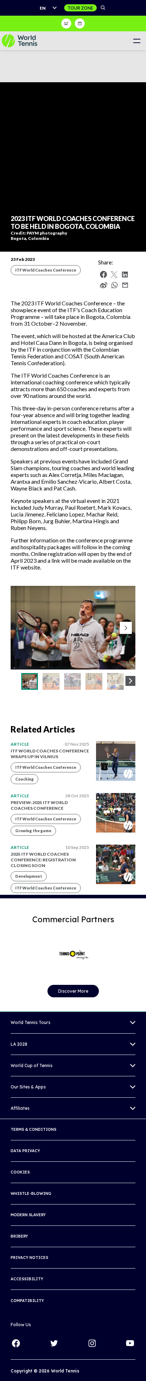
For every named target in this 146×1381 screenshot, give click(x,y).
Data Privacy (25, 1151)
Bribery (19, 1236)
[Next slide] (126, 628)
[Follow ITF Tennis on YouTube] (130, 1343)
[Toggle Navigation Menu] (136, 40)
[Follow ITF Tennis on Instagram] (92, 1343)
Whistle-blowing (31, 1193)
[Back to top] (140, 1368)
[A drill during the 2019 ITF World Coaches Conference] (51, 681)
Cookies (20, 1172)
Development (28, 876)
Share (116, 286)
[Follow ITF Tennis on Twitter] (54, 1343)
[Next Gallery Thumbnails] (130, 681)
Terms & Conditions (33, 1129)
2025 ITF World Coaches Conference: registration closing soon (43, 859)
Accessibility (27, 1279)
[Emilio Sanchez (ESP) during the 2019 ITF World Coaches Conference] (29, 681)
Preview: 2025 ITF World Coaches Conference (39, 805)
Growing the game (33, 830)
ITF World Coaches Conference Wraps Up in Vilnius (50, 753)
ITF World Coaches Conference (45, 270)
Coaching (24, 779)
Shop (66, 23)
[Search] (103, 8)
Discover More (73, 991)
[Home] (19, 40)
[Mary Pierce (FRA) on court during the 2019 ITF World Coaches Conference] (72, 681)
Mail (125, 285)
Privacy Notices (29, 1257)
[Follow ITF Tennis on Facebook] (16, 1343)
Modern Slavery (28, 1215)
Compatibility (27, 1300)
